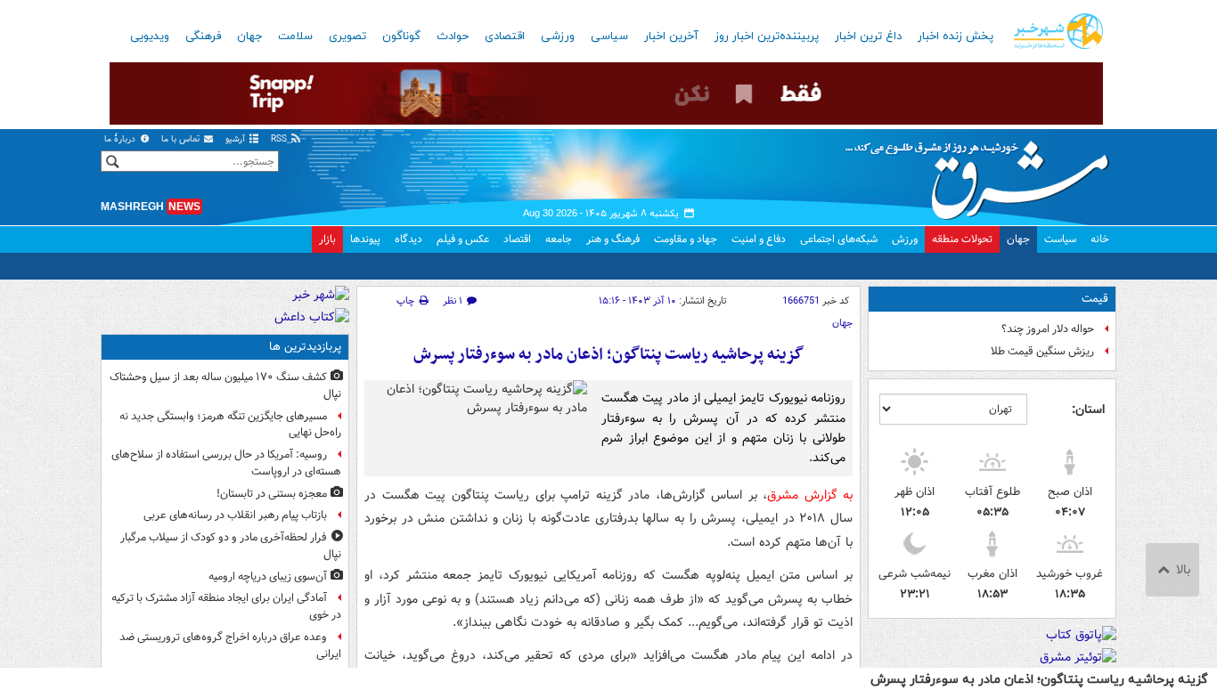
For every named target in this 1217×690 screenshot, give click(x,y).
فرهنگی (203, 36)
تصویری (347, 36)
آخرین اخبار (671, 36)
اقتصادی (505, 36)
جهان (249, 36)
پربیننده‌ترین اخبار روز (767, 36)
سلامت (295, 36)
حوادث (453, 36)
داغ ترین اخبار (868, 36)
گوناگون (401, 36)
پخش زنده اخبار (955, 36)
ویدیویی (149, 36)
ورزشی (558, 36)
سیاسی (609, 36)
